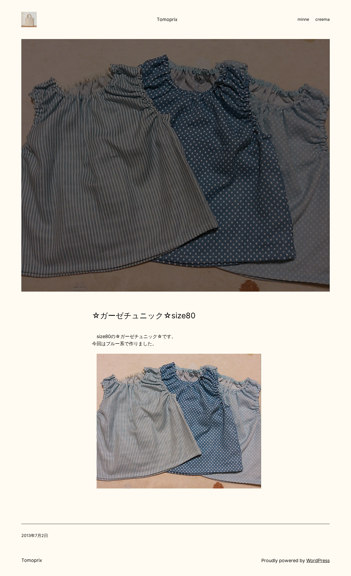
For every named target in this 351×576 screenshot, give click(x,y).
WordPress (318, 560)
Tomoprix (167, 19)
